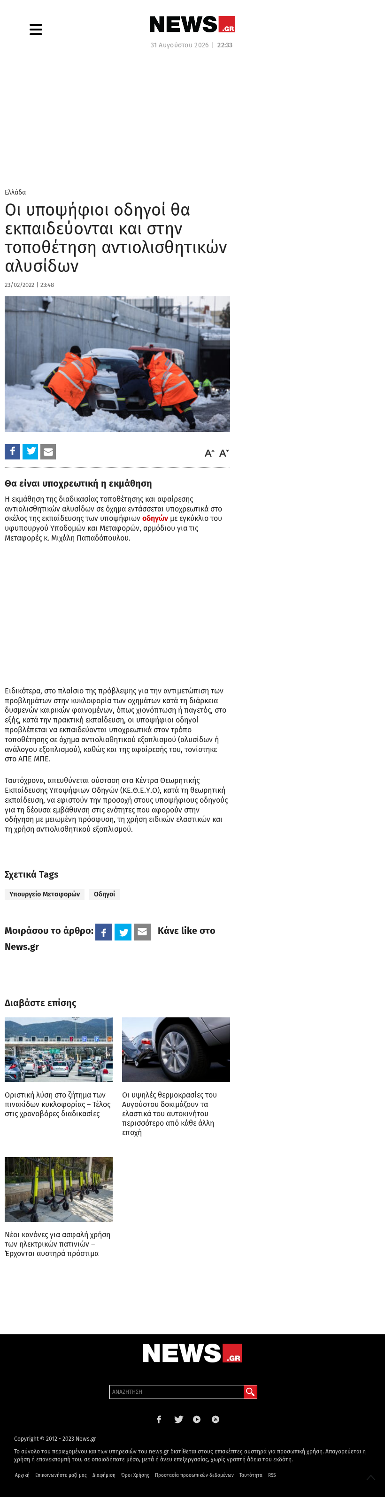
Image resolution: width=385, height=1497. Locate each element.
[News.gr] (192, 24)
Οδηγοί (104, 894)
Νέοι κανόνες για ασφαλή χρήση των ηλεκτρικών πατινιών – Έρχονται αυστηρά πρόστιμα (57, 1244)
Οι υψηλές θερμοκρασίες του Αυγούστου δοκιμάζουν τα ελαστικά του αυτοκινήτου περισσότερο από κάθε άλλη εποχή (169, 1114)
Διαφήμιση (104, 1475)
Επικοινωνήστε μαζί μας (61, 1475)
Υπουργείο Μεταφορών (44, 894)
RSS (272, 1475)
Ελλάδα (15, 192)
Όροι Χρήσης (135, 1475)
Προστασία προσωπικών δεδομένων (194, 1475)
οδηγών (155, 518)
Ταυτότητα (250, 1475)
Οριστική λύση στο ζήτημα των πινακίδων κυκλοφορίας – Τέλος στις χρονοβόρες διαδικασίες (57, 1104)
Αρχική (22, 1475)
